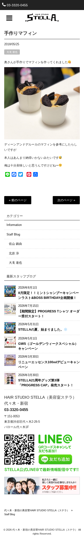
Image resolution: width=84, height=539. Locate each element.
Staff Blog (13, 234)
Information (14, 225)
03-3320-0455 (17, 5)
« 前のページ (18, 200)
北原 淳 (14, 253)
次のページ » (66, 200)
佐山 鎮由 (15, 243)
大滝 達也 (12, 52)
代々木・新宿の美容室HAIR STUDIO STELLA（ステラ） (36, 510)
